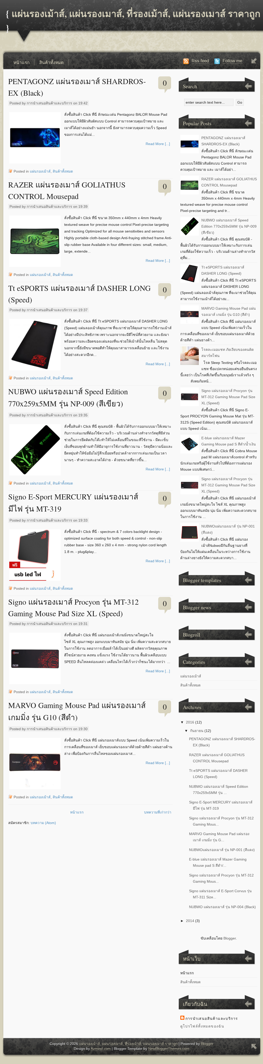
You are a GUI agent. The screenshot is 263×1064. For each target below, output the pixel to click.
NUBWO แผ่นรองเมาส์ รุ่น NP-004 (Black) (222, 907)
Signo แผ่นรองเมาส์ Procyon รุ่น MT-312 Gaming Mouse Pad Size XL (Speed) (228, 397)
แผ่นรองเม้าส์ (40, 171)
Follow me (232, 60)
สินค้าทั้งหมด (51, 62)
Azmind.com (101, 1049)
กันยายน (196, 731)
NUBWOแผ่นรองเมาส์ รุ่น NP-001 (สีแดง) (222, 850)
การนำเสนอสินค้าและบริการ (211, 1018)
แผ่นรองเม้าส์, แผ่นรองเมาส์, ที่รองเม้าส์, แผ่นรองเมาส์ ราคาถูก (136, 13)
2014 (190, 921)
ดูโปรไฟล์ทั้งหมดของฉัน (202, 1026)
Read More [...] (158, 144)
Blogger (229, 938)
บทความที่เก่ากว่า (157, 812)
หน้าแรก (21, 62)
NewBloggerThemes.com (168, 1049)
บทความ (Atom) (43, 823)
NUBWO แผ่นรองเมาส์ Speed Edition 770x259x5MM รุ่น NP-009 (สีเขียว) (229, 226)
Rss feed (200, 60)
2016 (190, 722)
